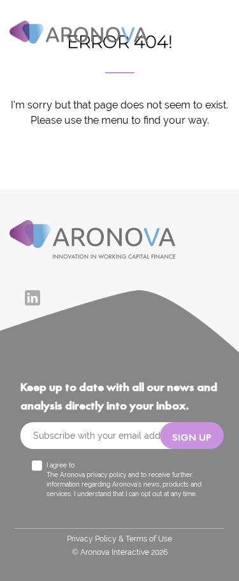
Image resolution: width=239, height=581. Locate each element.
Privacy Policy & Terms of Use (119, 538)
